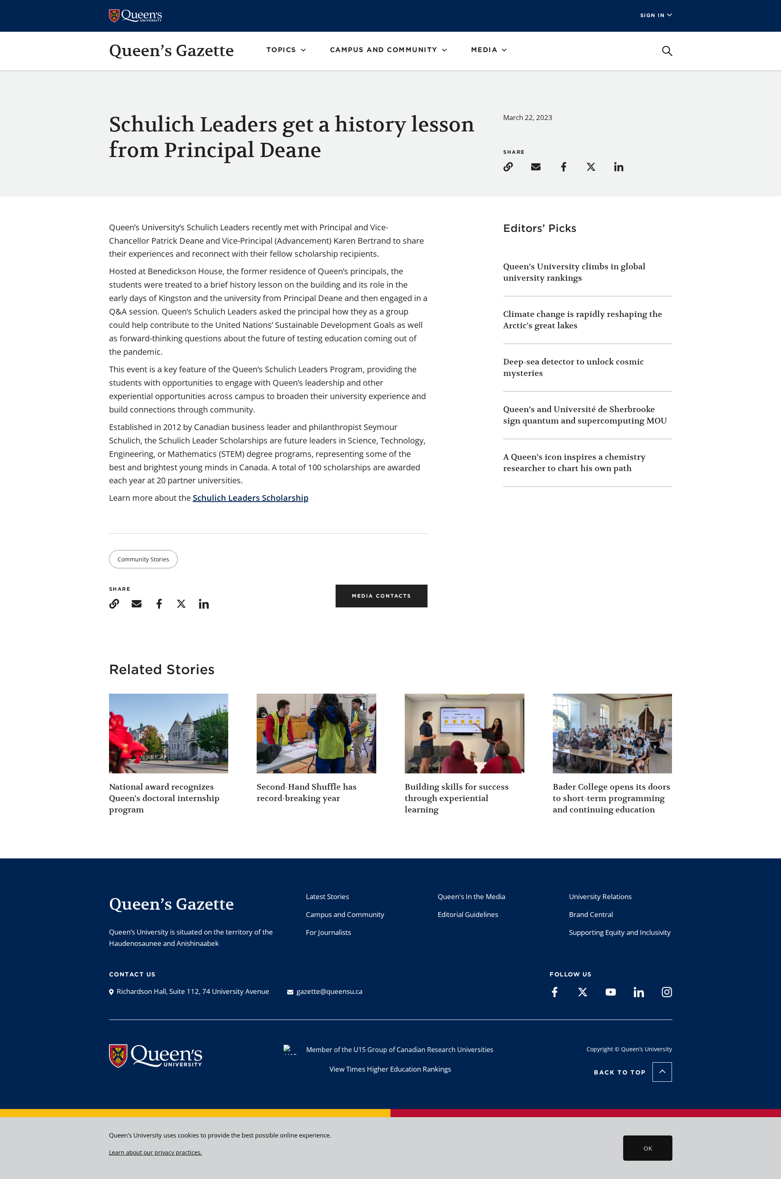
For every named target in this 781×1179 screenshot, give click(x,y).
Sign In (652, 15)
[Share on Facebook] (571, 166)
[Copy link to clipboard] (516, 166)
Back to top (620, 1072)
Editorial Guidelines (468, 914)
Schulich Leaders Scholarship (250, 497)
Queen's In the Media (471, 896)
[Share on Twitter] (599, 166)
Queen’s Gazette (171, 50)
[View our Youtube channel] (611, 991)
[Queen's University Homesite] (155, 1063)
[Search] (667, 51)
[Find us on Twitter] (583, 991)
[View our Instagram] (667, 991)
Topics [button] (281, 50)
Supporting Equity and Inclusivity (620, 932)
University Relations (600, 896)
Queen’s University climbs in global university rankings (574, 272)
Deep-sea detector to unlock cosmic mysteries (573, 367)
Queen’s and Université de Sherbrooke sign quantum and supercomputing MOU (585, 415)
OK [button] (648, 1148)
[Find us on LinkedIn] (639, 991)
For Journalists (328, 932)
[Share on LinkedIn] (627, 166)
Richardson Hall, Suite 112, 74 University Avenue (193, 991)
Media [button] (484, 50)
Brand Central (591, 914)
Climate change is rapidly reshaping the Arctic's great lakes (582, 320)
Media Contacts (381, 596)
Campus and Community (345, 914)
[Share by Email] (544, 166)
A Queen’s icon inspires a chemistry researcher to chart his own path (574, 463)
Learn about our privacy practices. (155, 1152)
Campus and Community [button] (384, 50)
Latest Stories (327, 896)
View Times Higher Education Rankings (390, 1069)
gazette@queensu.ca (329, 991)
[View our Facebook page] (555, 991)
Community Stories (143, 559)
